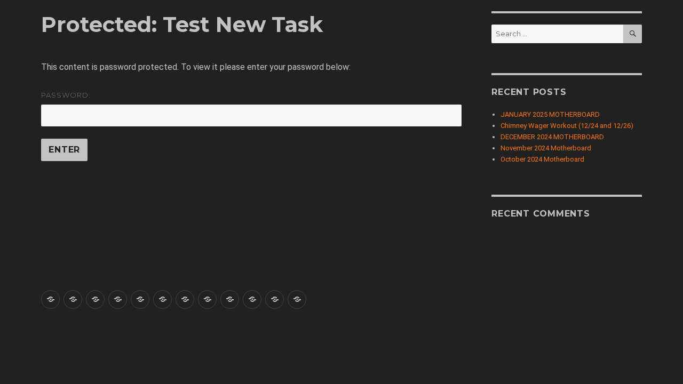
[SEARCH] (632, 34)
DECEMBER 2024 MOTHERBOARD (552, 137)
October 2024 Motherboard (542, 159)
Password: (66, 95)
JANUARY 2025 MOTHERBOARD (550, 114)
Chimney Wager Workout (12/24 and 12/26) (567, 126)
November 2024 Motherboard (546, 148)
